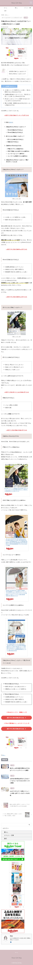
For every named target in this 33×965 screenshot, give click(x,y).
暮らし (16, 7)
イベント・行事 (27, 7)
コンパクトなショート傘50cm (16, 153)
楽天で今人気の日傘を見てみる (15, 717)
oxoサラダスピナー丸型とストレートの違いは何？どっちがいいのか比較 (20, 793)
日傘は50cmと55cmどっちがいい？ (16, 126)
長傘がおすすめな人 (13, 141)
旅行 (5, 10)
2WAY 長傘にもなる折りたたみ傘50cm (18, 151)
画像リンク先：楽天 (16, 198)
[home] (11, 942)
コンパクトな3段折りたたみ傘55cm (17, 156)
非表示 (11, 122)
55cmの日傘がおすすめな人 (15, 132)
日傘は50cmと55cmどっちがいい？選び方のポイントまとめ (17, 160)
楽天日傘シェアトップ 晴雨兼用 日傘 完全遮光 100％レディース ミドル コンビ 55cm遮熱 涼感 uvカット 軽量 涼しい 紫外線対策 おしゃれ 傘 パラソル (16, 490)
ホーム (5, 7)
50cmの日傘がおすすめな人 (15, 130)
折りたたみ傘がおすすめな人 (15, 139)
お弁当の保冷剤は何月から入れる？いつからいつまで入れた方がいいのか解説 (20, 781)
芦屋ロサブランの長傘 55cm (15, 148)
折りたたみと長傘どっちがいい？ (15, 136)
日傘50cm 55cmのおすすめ (13, 145)
